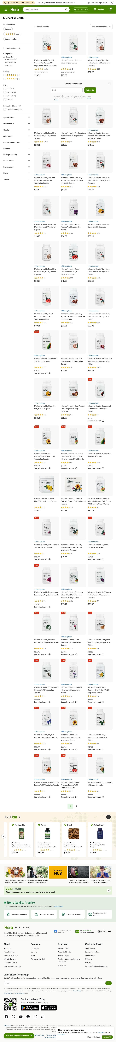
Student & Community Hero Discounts (69, 960)
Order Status (90, 955)
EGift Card (62, 965)
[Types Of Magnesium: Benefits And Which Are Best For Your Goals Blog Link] (15, 875)
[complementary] (52, 1035)
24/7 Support (90, 948)
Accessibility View (65, 952)
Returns (88, 963)
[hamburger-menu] (6, 9)
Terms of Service (19, 993)
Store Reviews (9, 952)
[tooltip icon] (49, 373)
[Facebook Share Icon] (6, 1016)
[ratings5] (13, 75)
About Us (7, 948)
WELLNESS (58, 872)
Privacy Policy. (77, 991)
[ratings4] (13, 78)
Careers (34, 952)
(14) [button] (10, 62)
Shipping (88, 959)
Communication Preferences (96, 966)
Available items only (14, 48)
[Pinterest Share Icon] (28, 1016)
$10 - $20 (10, 92)
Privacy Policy (8, 993)
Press (33, 955)
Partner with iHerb (38, 959)
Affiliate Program (10, 959)
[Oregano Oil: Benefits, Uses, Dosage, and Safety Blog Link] (100, 874)
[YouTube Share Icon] (21, 1016)
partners (101, 1032)
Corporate (35, 948)
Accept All (107, 1037)
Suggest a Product (92, 952)
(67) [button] (11, 59)
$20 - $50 (10, 96)
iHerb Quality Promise (12, 966)
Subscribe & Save (11, 39)
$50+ (8, 99)
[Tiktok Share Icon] (42, 1016)
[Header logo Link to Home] (14, 9)
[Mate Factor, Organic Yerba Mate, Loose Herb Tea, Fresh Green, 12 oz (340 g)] (21, 836)
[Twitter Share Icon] (13, 1016)
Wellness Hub (63, 948)
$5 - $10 (9, 89)
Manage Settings (93, 1037)
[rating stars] (38, 69)
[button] (112, 2)
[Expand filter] (29, 117)
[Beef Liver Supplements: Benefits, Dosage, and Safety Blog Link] (78, 874)
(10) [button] (8, 65)
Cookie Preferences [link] (52, 1035)
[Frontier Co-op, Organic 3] (74, 836)
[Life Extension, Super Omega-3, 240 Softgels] (100, 836)
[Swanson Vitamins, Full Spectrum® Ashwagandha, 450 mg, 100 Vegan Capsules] (47, 836)
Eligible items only (13, 109)
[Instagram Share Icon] (35, 1016)
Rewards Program (11, 955)
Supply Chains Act (38, 1035)
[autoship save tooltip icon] (19, 106)
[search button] (66, 9)
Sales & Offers (63, 955)
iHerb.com (7, 1026)
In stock (8, 29)
